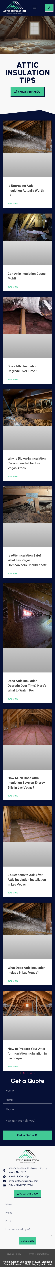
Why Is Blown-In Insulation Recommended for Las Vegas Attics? (27, 463)
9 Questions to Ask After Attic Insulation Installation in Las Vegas (27, 879)
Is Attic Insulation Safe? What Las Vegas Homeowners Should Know (27, 560)
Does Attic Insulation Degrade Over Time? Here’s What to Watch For (27, 685)
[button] (34, 7)
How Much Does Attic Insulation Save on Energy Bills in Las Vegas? (26, 782)
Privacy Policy (13, 1254)
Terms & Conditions (38, 1254)
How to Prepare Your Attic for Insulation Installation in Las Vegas (27, 1053)
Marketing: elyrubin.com (38, 1264)
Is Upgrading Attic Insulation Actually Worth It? (26, 190)
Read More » (13, 204)
